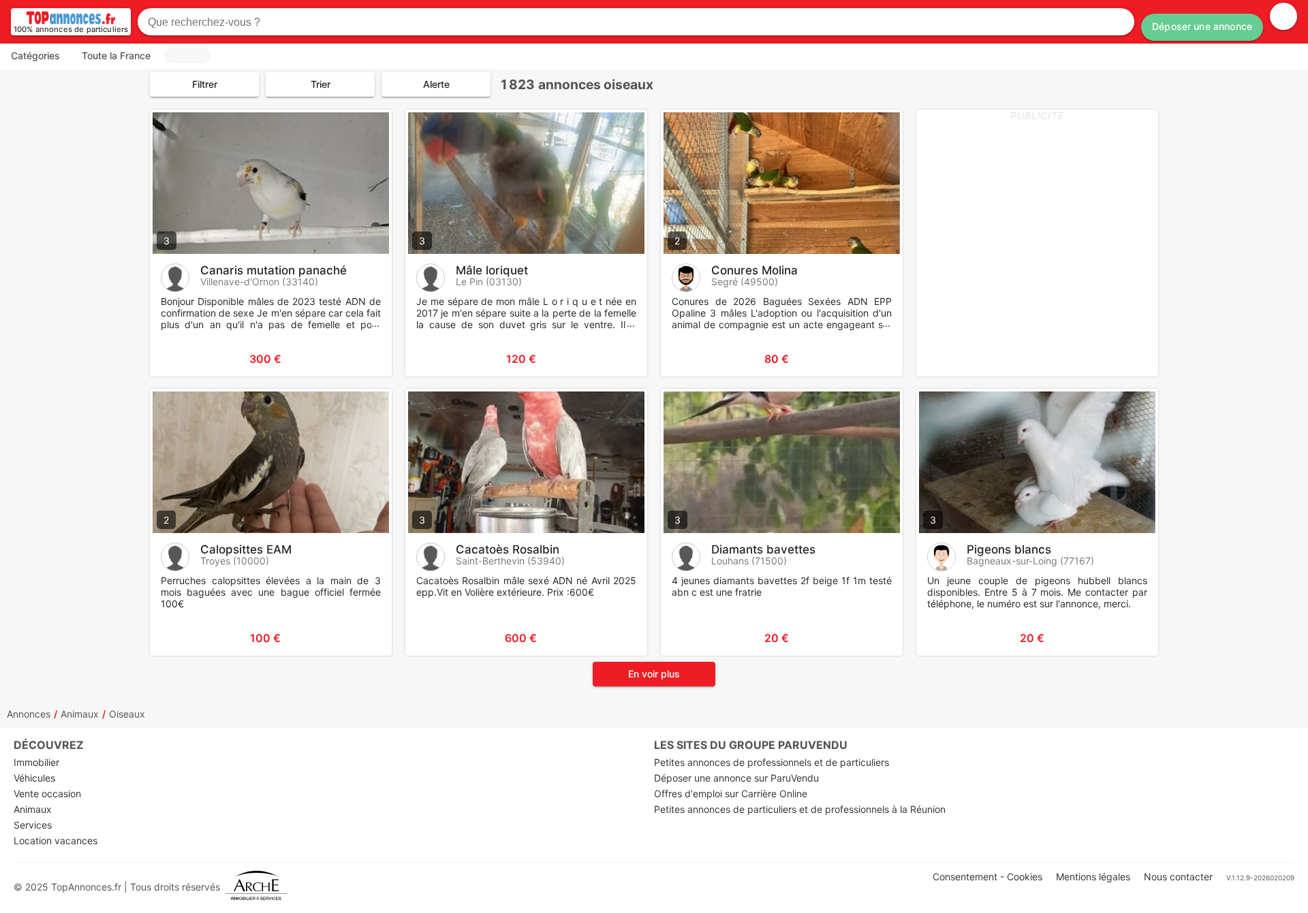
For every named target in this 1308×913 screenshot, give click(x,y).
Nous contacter (1178, 876)
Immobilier (36, 762)
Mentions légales (1093, 876)
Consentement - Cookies (987, 876)
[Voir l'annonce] (359, 359)
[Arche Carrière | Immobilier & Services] (256, 887)
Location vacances (55, 840)
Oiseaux (127, 714)
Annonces (28, 714)
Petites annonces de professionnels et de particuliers (771, 762)
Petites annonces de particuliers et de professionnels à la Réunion (800, 809)
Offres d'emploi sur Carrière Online (730, 793)
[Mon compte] (1283, 16)
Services (33, 825)
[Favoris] (177, 359)
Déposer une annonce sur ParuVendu (736, 778)
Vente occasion (47, 793)
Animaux (80, 714)
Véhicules (34, 778)
